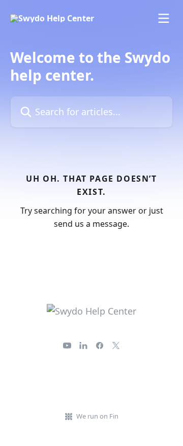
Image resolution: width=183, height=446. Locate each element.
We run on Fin (97, 416)
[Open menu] (164, 18)
